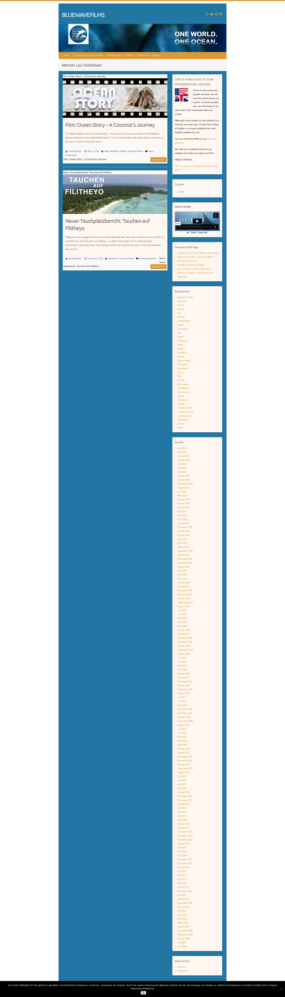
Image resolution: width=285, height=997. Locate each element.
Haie (106, 151)
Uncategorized (184, 416)
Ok (143, 993)
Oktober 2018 (183, 646)
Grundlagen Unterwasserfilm (88, 55)
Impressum (182, 971)
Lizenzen (129, 55)
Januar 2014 (183, 828)
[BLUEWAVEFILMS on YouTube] (211, 14)
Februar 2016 (183, 749)
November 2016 (184, 713)
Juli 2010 (181, 911)
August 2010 (183, 907)
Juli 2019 (181, 610)
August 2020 (183, 567)
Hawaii (180, 337)
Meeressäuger (184, 360)
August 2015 (183, 772)
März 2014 (182, 820)
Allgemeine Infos (185, 297)
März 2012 (182, 883)
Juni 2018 (182, 661)
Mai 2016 (181, 737)
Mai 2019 (181, 618)
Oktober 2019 (183, 598)
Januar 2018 (183, 677)
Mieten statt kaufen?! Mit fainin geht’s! (195, 257)
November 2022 (184, 527)
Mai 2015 (181, 784)
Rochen (181, 380)
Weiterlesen (158, 159)
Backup (181, 309)
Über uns (181, 967)
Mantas (123, 151)
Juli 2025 (181, 464)
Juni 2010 (182, 915)
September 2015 (185, 768)
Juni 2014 (182, 812)
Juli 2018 (181, 658)
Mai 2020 (181, 571)
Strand (180, 396)
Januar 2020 (183, 586)
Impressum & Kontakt (149, 55)
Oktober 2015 (183, 764)
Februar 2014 (183, 824)
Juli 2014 (181, 808)
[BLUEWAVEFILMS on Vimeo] (216, 14)
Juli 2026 (181, 448)
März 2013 (182, 855)
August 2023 (183, 507)
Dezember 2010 (184, 903)
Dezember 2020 (184, 559)
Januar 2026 (183, 456)
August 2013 (183, 843)
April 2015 (182, 788)
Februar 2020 (183, 582)
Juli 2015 (181, 776)
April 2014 (182, 816)
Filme (66, 55)
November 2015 (184, 760)
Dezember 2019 (184, 590)
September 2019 (185, 602)
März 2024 (182, 495)
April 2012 (182, 879)
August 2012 (183, 867)
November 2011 (184, 891)
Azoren (180, 305)
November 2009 (184, 930)
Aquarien (181, 301)
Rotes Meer (182, 384)
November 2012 (184, 863)
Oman (180, 372)
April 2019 (182, 622)
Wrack (180, 427)
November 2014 (184, 800)
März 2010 (182, 923)
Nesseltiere (182, 368)
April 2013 (182, 851)
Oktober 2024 (183, 480)
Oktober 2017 (183, 685)
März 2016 (182, 745)
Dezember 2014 (184, 796)
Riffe (179, 376)
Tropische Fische (135, 151)
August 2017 (183, 693)
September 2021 (185, 551)
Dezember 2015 (184, 756)
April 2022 (182, 539)
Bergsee (181, 317)
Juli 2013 (181, 847)
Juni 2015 (182, 780)
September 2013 (185, 839)
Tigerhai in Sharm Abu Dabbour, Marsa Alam (198, 253)
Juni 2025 (182, 468)
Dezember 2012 (184, 859)
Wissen (180, 424)
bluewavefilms (74, 151)
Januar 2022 (183, 547)
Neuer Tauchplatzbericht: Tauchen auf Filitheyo (107, 224)
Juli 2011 (181, 895)
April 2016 (182, 741)
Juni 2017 (182, 701)
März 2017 (182, 705)
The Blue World (184, 408)
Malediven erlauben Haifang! (190, 265)
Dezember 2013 (184, 832)
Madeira (181, 348)
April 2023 (182, 515)
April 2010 (182, 919)
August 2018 (183, 654)
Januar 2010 (183, 926)
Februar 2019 (183, 630)
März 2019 (182, 626)
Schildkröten (183, 388)
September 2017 (185, 689)
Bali (179, 313)
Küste (180, 344)
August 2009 (183, 938)
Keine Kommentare (148, 258)
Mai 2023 (181, 511)
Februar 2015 (183, 792)
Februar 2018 (183, 673)
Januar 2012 (183, 887)
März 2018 (182, 669)
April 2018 (182, 665)
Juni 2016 (182, 733)
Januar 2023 (183, 523)
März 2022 (182, 543)
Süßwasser (182, 400)
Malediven (114, 151)
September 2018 (185, 650)
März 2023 (182, 519)
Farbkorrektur (183, 321)
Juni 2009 (182, 946)
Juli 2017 (181, 697)
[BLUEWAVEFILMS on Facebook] (207, 14)
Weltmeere (182, 420)
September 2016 (185, 721)
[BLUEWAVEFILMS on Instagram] (221, 14)
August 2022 (183, 535)
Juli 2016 (181, 729)
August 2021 (183, 555)
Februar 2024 (183, 499)
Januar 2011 (183, 899)
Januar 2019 (183, 634)
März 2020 (182, 578)
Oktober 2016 (183, 717)
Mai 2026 (181, 452)
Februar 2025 (183, 476)
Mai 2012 (181, 875)
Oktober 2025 (183, 460)
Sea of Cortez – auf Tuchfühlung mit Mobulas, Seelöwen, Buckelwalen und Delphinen (195, 273)
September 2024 (185, 484)
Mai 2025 (181, 472)
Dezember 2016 (184, 709)
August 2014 (183, 804)
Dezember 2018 (184, 638)
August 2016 (183, 725)
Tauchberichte (113, 55)
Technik (181, 404)
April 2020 (182, 574)
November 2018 (184, 642)
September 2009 (185, 934)
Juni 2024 (182, 491)
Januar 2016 (183, 752)
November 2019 (184, 594)
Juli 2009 (181, 942)
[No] (281, 989)
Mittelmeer (182, 364)
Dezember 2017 (184, 681)
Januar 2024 (183, 503)
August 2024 (183, 487)
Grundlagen (182, 329)
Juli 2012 (181, 871)
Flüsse (180, 325)
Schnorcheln (183, 392)
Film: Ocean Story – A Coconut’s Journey (110, 124)
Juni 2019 (182, 614)
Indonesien (182, 340)
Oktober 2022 (183, 531)
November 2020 (184, 563)
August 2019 (183, 606)
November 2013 (184, 836)
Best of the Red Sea (187, 261)
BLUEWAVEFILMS (83, 14)
